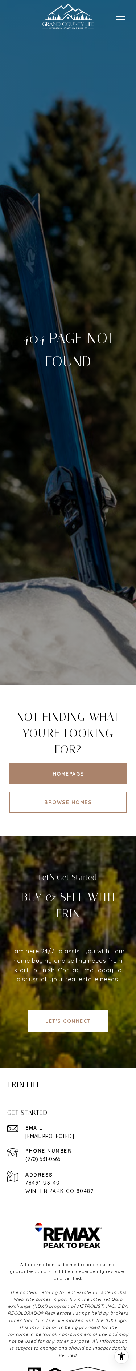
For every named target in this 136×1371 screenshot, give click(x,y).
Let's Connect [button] (68, 1021)
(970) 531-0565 (43, 1159)
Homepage (68, 774)
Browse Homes (68, 802)
